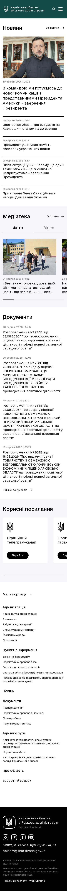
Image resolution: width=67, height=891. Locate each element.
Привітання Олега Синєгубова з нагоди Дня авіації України (29, 195)
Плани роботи (12, 718)
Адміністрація (14, 607)
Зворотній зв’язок (17, 780)
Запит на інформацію (16, 656)
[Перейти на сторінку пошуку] (53, 9)
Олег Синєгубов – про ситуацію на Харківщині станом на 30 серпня (31, 126)
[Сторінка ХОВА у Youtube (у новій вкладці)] (31, 837)
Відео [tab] (48, 228)
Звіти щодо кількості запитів (21, 667)
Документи (12, 701)
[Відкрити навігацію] (60, 9)
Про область (13, 770)
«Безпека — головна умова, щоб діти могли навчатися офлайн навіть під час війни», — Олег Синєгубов (29, 288)
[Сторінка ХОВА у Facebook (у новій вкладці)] (23, 837)
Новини (8, 691)
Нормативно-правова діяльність (23, 713)
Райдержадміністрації (17, 624)
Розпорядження (13, 707)
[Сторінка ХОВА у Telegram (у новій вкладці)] (14, 837)
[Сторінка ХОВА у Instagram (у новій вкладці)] (5, 837)
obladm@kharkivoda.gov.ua (24, 851)
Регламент (10, 619)
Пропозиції (10, 640)
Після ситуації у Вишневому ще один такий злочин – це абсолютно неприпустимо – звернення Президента (33, 171)
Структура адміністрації (19, 629)
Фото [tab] (18, 228)
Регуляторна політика (17, 723)
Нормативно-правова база (20, 662)
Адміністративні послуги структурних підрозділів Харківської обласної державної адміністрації (32, 743)
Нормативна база (14, 752)
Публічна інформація (20, 650)
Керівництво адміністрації (20, 613)
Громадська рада (14, 635)
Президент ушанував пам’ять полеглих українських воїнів (27, 146)
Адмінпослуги (14, 733)
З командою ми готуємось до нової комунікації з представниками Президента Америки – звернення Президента (32, 98)
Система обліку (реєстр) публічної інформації (33, 672)
